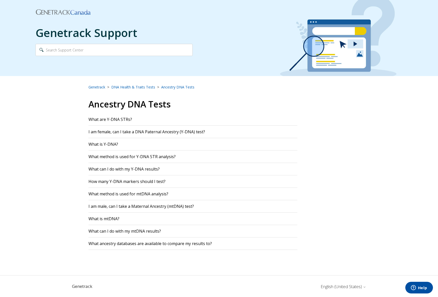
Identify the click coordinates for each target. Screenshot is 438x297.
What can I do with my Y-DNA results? (124, 169)
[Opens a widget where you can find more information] (419, 288)
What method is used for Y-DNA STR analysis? (132, 156)
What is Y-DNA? (103, 144)
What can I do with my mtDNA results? (124, 231)
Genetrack (96, 87)
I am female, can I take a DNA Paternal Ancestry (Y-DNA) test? (146, 132)
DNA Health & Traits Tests (133, 87)
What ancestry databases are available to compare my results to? (150, 243)
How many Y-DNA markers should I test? (127, 181)
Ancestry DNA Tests (177, 87)
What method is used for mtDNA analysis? (128, 194)
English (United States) (342, 286)
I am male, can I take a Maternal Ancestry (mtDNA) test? (141, 206)
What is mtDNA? (103, 218)
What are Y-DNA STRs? (110, 119)
